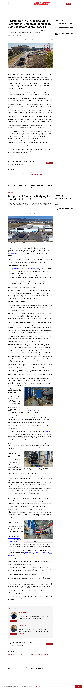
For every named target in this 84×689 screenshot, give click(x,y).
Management (54, 11)
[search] (10, 3)
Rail (31, 11)
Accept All (78, 686)
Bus (27, 11)
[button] (8, 3)
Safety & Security (45, 11)
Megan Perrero (11, 208)
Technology (36, 11)
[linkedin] (28, 39)
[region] (42, 686)
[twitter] (30, 39)
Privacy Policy (37, 686)
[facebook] (26, 39)
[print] (52, 39)
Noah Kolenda (18, 208)
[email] (34, 39)
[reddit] (32, 39)
